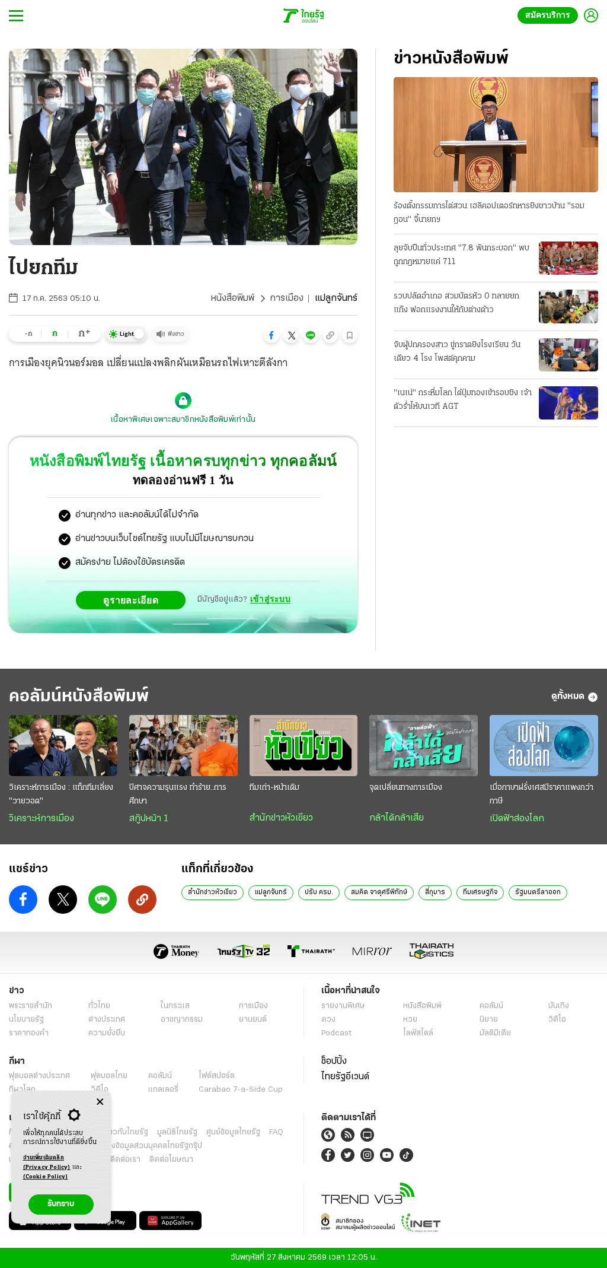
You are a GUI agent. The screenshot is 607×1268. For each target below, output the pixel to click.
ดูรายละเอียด (133, 600)
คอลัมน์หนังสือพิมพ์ (79, 697)
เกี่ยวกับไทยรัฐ (124, 1132)
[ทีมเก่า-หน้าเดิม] (304, 745)
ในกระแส (175, 1006)
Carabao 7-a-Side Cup (241, 1089)
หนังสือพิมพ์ (232, 298)
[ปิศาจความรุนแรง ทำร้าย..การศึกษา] (183, 745)
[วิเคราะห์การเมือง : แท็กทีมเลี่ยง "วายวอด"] (63, 745)
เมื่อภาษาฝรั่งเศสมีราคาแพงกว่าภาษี (541, 794)
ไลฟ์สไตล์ (418, 1033)
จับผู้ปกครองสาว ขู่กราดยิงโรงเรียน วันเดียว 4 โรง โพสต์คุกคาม (457, 352)
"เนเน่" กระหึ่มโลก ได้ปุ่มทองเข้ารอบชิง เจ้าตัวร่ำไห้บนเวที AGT (463, 400)
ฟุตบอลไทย (109, 1076)
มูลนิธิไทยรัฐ (177, 1132)
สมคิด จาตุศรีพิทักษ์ (379, 892)
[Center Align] (100, 1102)
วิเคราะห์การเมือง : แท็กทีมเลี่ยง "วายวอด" (61, 794)
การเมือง (287, 298)
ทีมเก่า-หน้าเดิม (274, 787)
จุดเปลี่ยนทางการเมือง (405, 787)
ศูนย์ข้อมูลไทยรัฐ (233, 1132)
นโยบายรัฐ (26, 1019)
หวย (410, 1019)
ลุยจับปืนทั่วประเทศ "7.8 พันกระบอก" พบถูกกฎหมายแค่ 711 (461, 255)
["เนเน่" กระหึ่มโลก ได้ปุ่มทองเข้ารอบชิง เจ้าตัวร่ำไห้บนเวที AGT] (568, 403)
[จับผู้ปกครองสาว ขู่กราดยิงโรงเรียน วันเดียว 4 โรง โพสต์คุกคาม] (568, 354)
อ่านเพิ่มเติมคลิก (47, 1163)
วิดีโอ (557, 1019)
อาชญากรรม (182, 1019)
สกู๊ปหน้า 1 (148, 819)
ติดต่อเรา (125, 1159)
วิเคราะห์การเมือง (41, 819)
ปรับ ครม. (319, 892)
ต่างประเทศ (106, 1019)
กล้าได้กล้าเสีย (396, 818)
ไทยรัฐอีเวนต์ (345, 1077)
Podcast (336, 1033)
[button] (271, 335)
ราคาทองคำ (29, 1033)
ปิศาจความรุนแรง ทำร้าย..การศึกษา (177, 794)
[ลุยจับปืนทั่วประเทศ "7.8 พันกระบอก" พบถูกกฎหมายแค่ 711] (568, 258)
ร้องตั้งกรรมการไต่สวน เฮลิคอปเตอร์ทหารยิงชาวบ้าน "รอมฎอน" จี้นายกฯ (489, 213)
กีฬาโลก (22, 1089)
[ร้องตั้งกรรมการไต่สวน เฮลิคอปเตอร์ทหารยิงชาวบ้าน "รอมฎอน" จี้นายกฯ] (496, 134)
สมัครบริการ (550, 15)
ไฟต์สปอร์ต (217, 1076)
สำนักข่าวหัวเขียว (281, 818)
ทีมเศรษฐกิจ (480, 892)
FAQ (276, 1132)
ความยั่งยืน (106, 1033)
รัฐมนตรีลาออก (538, 892)
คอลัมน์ (491, 1006)
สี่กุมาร (435, 892)
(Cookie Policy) (45, 1177)
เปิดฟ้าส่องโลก (517, 819)
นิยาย (489, 1019)
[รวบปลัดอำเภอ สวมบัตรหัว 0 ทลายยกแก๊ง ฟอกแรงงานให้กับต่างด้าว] (568, 306)
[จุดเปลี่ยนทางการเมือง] (423, 745)
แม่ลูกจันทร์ (271, 892)
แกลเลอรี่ (163, 1089)
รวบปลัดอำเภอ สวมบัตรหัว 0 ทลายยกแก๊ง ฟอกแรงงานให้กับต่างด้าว (456, 303)
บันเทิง (558, 1006)
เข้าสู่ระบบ (270, 599)
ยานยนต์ (253, 1019)
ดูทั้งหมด (567, 696)
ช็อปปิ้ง (334, 1061)
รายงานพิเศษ (343, 1006)
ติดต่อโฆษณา (171, 1159)
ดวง (328, 1019)
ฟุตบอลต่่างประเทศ (39, 1076)
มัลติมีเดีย (495, 1033)
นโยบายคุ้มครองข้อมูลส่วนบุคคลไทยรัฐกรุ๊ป (132, 1146)
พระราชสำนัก (30, 1006)
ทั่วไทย (99, 1006)
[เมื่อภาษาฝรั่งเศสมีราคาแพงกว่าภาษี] (544, 745)
